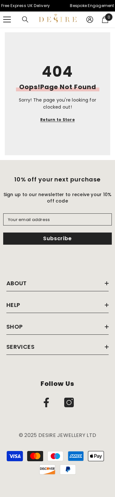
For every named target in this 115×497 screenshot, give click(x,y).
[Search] (25, 19)
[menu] (7, 19)
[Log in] (90, 19)
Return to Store (57, 119)
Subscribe (57, 238)
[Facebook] (46, 402)
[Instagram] (69, 402)
